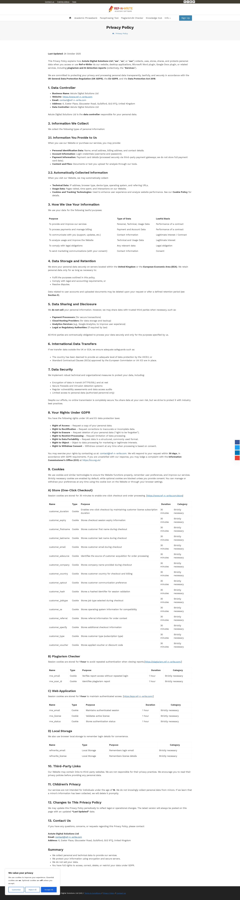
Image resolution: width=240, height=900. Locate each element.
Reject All (32, 890)
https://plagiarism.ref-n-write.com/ (163, 661)
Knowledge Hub (154, 18)
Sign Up (185, 18)
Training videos (63, 2)
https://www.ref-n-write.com (77, 97)
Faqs (74, 2)
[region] (32, 882)
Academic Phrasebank (85, 18)
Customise (16, 890)
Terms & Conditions (92, 893)
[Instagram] (191, 1)
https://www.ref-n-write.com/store (164, 495)
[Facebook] (185, 1)
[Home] (113, 33)
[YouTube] (193, 1)
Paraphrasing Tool (109, 18)
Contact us (49, 2)
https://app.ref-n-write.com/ (138, 696)
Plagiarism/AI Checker (132, 18)
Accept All (48, 890)
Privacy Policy (108, 893)
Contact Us (121, 893)
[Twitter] (188, 1)
